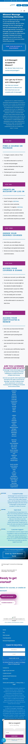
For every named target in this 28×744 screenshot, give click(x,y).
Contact (13, 0)
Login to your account (8, 670)
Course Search (7, 602)
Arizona (14, 394)
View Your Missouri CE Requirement (14, 47)
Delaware (14, 403)
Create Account (8, 596)
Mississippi (14, 432)
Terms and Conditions (8, 682)
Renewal (9, 622)
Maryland (14, 425)
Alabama (14, 391)
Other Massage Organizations (14, 485)
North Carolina (14, 450)
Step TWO (8, 184)
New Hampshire (14, 443)
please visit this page (20, 537)
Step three (9, 228)
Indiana (14, 415)
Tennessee (14, 468)
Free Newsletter (7, 638)
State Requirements (16, 622)
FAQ (4, 632)
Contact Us (6, 668)
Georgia (14, 406)
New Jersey (14, 445)
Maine (14, 424)
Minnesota (14, 431)
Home (6, 622)
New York (14, 448)
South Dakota (14, 466)
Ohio (14, 453)
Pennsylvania (14, 459)
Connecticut (14, 401)
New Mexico (14, 447)
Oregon (14, 457)
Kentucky (14, 420)
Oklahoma (14, 455)
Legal (14, 684)
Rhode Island (14, 460)
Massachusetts (14, 427)
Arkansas (14, 396)
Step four (8, 263)
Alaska (14, 392)
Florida (14, 404)
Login (19, 5)
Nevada (14, 441)
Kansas (14, 419)
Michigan (14, 429)
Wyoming (14, 483)
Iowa (14, 417)
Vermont (14, 473)
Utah (14, 471)
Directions (5, 678)
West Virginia (14, 480)
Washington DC (14, 478)
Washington (14, 476)
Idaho (14, 410)
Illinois (14, 411)
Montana (14, 436)
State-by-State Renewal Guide (14, 555)
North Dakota (14, 452)
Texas (14, 469)
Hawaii (14, 408)
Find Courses (6, 635)
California (14, 398)
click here (16, 201)
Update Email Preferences (9, 676)
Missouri (14, 434)
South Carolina (14, 464)
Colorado (14, 399)
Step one (8, 141)
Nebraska (14, 440)
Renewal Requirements (9, 640)
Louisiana (14, 422)
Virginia (14, 474)
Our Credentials (20, 0)
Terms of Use (8, 0)
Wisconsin (14, 481)
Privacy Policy (19, 682)
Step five (8, 313)
